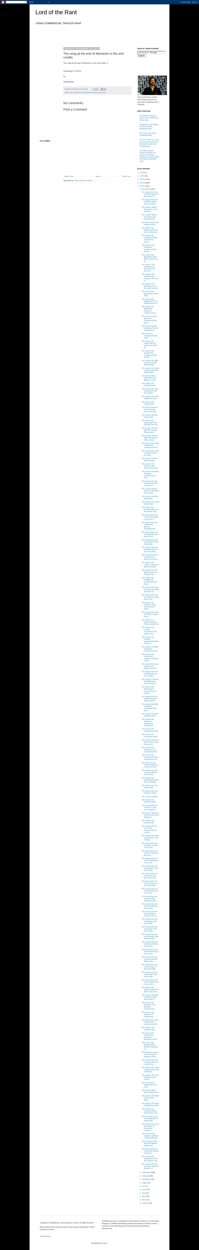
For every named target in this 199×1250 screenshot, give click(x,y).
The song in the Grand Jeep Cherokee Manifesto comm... (150, 1036)
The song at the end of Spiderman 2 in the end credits (150, 549)
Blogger (104, 1243)
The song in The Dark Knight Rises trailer (150, 1104)
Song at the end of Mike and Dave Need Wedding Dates (149, 126)
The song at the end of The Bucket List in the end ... (150, 891)
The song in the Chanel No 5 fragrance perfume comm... (150, 657)
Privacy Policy (45, 1236)
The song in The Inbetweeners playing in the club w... (150, 277)
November (146, 1172)
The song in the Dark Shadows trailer (148, 134)
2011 (142, 186)
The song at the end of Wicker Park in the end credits (149, 202)
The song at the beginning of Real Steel (150, 293)
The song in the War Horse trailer (150, 416)
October (145, 1176)
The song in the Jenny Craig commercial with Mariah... (150, 370)
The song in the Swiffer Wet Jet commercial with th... (149, 344)
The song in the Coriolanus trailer (150, 735)
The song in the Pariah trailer (148, 403)
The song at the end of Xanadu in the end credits (149, 929)
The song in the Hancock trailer (149, 384)
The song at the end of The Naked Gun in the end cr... (150, 982)
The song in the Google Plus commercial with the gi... (149, 581)
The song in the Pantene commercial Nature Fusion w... (150, 640)
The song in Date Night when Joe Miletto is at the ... (149, 378)
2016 (142, 173)
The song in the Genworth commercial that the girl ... (149, 248)
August (145, 1183)
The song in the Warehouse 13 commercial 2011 (149, 750)
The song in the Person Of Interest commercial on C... (150, 757)
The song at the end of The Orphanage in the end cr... (150, 517)
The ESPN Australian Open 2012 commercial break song (149, 118)
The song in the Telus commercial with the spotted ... (150, 391)
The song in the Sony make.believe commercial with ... (150, 1022)
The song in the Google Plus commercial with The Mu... (149, 354)
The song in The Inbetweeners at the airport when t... (150, 286)
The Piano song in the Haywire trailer (150, 223)
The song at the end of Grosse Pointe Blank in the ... (149, 959)
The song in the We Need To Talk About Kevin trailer (150, 491)
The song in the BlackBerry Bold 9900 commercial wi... (150, 258)
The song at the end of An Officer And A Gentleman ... (150, 542)
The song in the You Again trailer (149, 786)
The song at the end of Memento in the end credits (87, 92)
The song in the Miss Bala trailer (150, 497)
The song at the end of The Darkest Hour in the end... (149, 409)
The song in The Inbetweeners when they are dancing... (148, 268)
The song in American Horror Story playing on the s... (150, 666)
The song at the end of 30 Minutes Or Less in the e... (149, 674)
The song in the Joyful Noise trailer (150, 503)
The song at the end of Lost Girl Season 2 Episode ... (150, 1151)
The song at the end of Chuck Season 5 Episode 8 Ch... (150, 194)
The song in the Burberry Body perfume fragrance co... (150, 1046)
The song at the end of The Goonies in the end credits (150, 883)
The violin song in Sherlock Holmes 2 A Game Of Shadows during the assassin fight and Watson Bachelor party (149, 156)
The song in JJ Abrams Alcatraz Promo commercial (150, 622)
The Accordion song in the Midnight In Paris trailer (149, 1118)
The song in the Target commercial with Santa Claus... (150, 989)
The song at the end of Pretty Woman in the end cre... (150, 534)
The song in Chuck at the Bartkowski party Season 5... (150, 681)
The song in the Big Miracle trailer (149, 459)
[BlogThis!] (96, 89)
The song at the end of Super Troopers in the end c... (150, 845)
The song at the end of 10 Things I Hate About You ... (150, 597)
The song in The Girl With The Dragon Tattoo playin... (150, 430)
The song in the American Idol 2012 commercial (150, 466)
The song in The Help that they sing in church (150, 1077)
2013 (142, 179)
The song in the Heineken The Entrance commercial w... (149, 1006)
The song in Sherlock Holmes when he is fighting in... (150, 815)
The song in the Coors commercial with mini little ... (150, 453)
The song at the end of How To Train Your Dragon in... (149, 807)
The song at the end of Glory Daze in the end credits (149, 967)
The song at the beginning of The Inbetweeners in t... (150, 301)
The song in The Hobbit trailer (148, 822)
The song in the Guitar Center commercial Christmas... (150, 1069)
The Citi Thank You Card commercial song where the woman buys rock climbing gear (149, 143)
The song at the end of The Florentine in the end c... (150, 853)
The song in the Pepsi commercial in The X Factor (150, 838)
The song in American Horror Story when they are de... (150, 742)
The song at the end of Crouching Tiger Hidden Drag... (150, 936)
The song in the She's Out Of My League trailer (150, 614)
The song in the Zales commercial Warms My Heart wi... (150, 589)
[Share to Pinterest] (104, 89)
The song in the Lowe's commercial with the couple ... (150, 565)
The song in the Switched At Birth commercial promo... (149, 238)
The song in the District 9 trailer (149, 801)
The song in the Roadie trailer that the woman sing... (150, 509)
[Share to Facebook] (102, 89)
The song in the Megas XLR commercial (148, 1014)
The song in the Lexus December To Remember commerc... (150, 1127)
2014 (142, 176)
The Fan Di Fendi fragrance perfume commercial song (150, 1136)
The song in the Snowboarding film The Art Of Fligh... (150, 780)
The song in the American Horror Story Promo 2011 (150, 1111)
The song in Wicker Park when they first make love (149, 217)
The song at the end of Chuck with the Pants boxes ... (149, 772)
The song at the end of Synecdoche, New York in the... (150, 876)
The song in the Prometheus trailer (150, 730)
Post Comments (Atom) (83, 181)
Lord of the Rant (56, 12)
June (144, 1189)
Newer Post (68, 176)
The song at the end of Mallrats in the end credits (149, 921)
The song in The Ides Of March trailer (150, 715)
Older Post (126, 176)
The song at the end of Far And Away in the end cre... (150, 952)
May (144, 1193)
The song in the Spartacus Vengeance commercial (148, 722)
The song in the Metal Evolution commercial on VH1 (150, 474)
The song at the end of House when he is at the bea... (150, 1062)
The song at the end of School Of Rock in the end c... (150, 944)
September (146, 1179)
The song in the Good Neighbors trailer (150, 397)
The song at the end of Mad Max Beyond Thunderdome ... (149, 526)
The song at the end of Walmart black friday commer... (149, 698)
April (144, 1196)
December (146, 189)
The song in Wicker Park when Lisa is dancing (150, 209)
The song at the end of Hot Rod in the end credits (149, 974)
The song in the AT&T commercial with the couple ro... (150, 997)
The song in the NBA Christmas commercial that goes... (150, 707)
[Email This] (93, 89)
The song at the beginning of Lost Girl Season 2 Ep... (150, 1158)
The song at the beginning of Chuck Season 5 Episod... (149, 690)
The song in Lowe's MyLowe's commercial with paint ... (149, 319)
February (146, 1203)
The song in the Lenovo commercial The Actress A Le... (149, 630)
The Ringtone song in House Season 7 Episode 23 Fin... (150, 1054)
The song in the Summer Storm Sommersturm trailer (149, 606)
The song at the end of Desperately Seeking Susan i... (150, 898)
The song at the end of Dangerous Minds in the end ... (150, 557)
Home (97, 176)
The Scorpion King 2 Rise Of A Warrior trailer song (150, 1143)
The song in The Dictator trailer (148, 1028)
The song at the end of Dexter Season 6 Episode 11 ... (150, 1166)
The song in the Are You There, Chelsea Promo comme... (149, 829)
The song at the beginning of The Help (149, 1085)
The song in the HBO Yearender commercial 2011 (150, 649)
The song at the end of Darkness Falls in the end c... (150, 483)
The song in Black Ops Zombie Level (150, 1091)
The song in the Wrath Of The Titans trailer (150, 1098)
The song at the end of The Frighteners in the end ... (150, 860)
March (144, 1200)
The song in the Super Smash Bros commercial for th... (150, 445)
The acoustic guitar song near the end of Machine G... (150, 328)
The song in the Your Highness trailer (150, 792)
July (144, 1186)
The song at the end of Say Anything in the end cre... (150, 906)
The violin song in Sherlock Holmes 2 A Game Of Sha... (150, 765)
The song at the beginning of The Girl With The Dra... (150, 422)
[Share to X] (99, 89)
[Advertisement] (93, 35)
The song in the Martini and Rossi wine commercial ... (150, 230)
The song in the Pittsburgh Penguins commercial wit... (149, 310)
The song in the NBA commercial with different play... (150, 363)
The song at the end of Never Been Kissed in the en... (150, 914)
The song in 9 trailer (149, 797)
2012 (142, 183)
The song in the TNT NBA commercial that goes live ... (150, 572)
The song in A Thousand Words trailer (149, 336)
